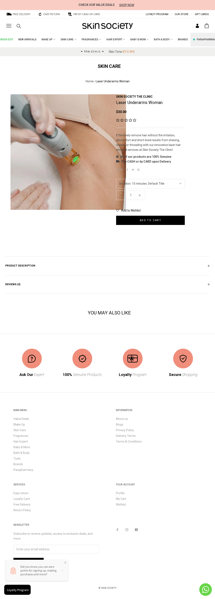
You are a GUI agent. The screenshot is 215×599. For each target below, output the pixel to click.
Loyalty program (157, 14)
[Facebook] (127, 169)
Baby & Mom (21, 447)
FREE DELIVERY (21, 14)
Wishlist (121, 504)
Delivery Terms (126, 435)
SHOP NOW (126, 5)
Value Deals (21, 418)
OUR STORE (182, 14)
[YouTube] (136, 529)
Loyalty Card (21, 498)
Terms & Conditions (129, 441)
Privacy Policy (125, 430)
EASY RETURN (51, 14)
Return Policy (22, 510)
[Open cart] (207, 25)
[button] (126, 120)
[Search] (19, 26)
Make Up (19, 424)
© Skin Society (107, 588)
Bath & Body (21, 453)
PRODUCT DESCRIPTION (20, 265)
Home (90, 81)
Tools (17, 458)
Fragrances (20, 435)
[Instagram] (126, 529)
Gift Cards (202, 14)
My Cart (121, 498)
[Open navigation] (8, 26)
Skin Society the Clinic (134, 96)
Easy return (21, 493)
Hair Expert (20, 441)
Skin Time (122, 51)
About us (122, 418)
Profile (120, 493)
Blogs (119, 424)
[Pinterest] (138, 169)
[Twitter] (133, 169)
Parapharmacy (23, 470)
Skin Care (19, 430)
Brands (18, 464)
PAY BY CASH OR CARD (86, 14)
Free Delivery (21, 504)
